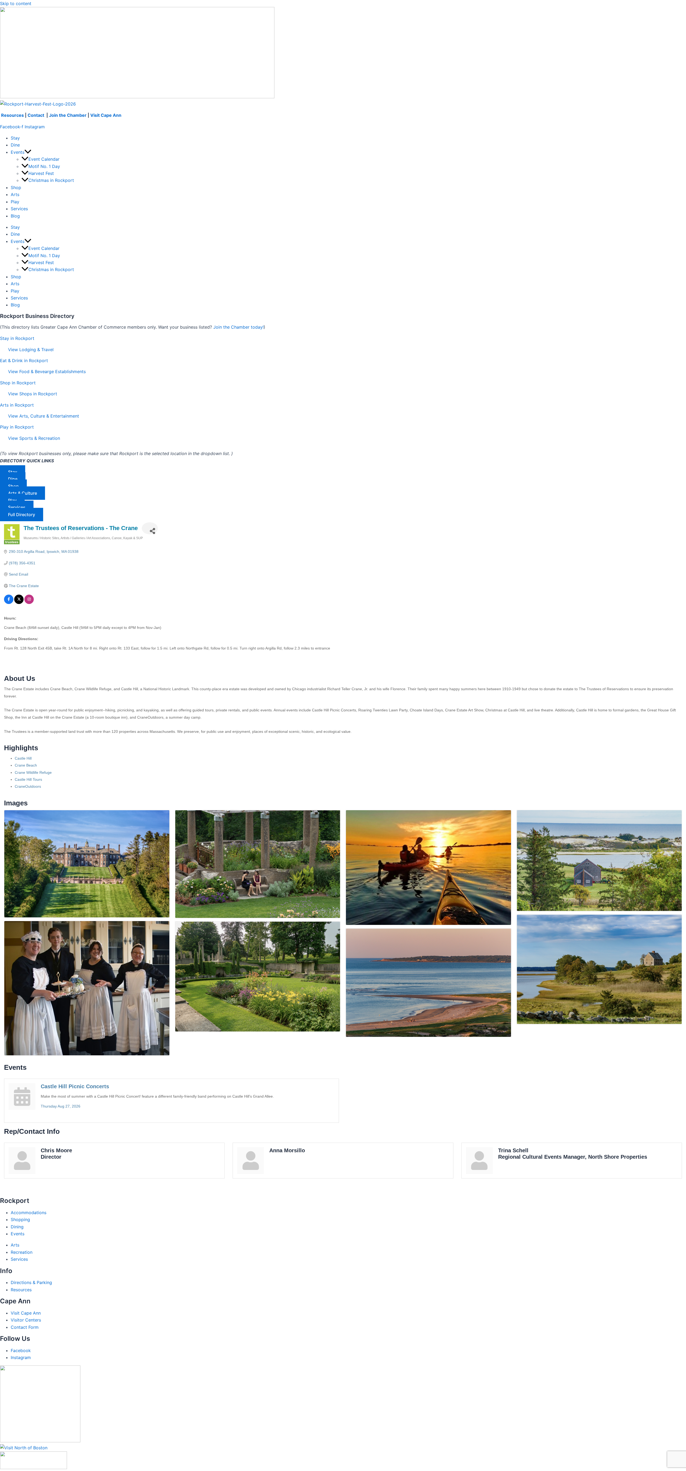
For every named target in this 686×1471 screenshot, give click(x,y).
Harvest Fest (41, 173)
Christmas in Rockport (51, 180)
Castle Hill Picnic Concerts (75, 1086)
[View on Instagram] (29, 603)
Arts (15, 194)
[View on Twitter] (19, 603)
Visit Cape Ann (105, 115)
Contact (36, 115)
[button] (27, 152)
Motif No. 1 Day (44, 166)
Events (17, 152)
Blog (15, 216)
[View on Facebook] (8, 603)
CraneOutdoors (28, 786)
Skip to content (15, 3)
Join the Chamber (68, 115)
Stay (15, 138)
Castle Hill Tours (28, 779)
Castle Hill (23, 758)
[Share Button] (150, 528)
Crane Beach (26, 765)
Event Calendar (43, 159)
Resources (12, 115)
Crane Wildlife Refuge (33, 772)
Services (19, 208)
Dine (15, 145)
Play (15, 201)
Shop (16, 187)
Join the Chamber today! (238, 327)
